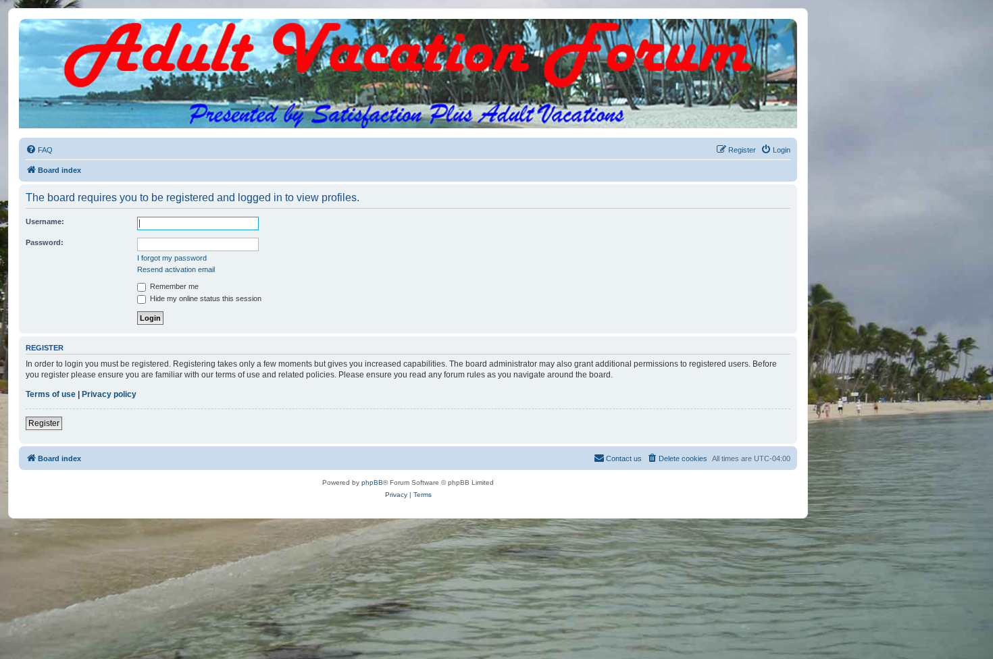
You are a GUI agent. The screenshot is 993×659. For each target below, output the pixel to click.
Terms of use (51, 394)
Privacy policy (109, 394)
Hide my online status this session (204, 298)
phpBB (372, 482)
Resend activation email (176, 269)
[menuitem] (39, 150)
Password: (44, 242)
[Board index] (408, 32)
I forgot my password (172, 258)
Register (43, 423)
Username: (45, 221)
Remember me (173, 286)
